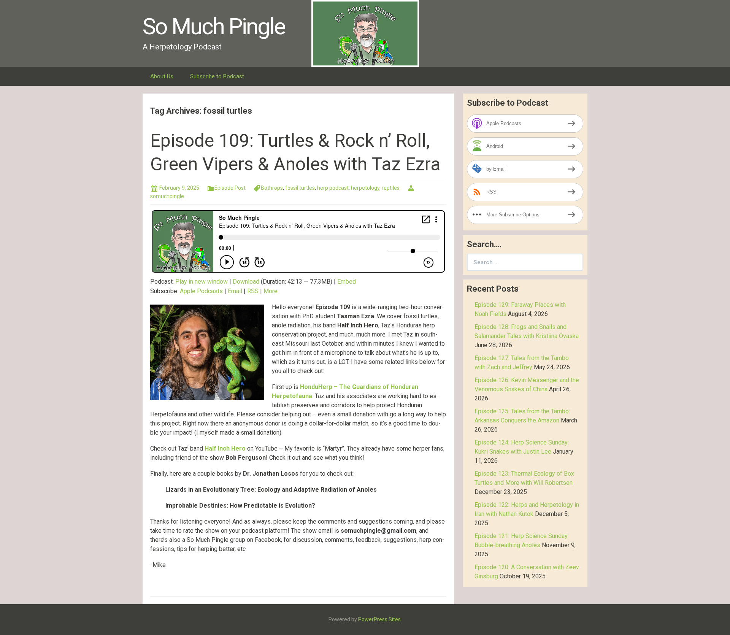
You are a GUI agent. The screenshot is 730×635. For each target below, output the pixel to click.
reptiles (391, 188)
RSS (253, 291)
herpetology (365, 188)
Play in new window (201, 281)
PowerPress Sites (379, 619)
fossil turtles (300, 188)
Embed (346, 281)
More (270, 291)
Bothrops (272, 188)
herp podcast (333, 188)
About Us (161, 76)
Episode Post (230, 188)
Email (235, 291)
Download (246, 281)
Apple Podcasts (201, 291)
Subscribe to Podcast (217, 76)
